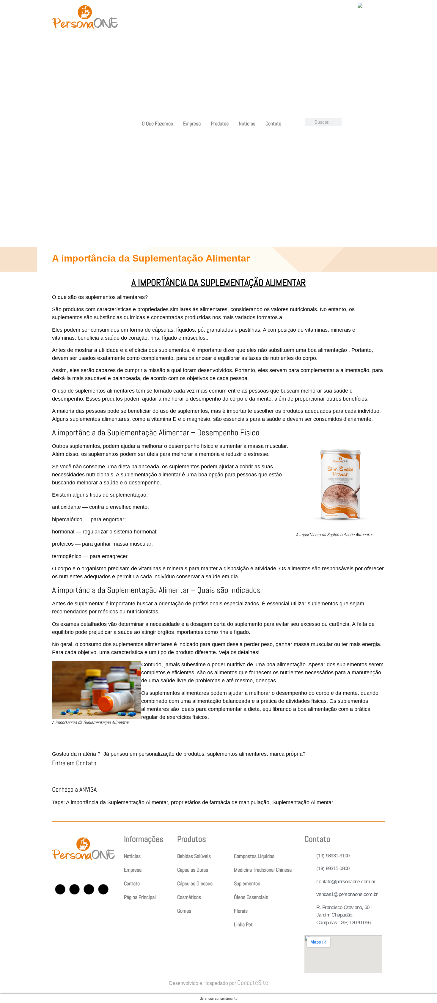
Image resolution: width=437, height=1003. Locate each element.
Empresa (192, 123)
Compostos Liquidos (254, 856)
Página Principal (140, 897)
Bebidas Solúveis (194, 856)
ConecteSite (252, 982)
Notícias (247, 123)
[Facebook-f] (74, 889)
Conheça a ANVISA (74, 789)
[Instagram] (60, 889)
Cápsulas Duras (192, 869)
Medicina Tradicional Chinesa (263, 869)
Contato (273, 123)
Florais (241, 910)
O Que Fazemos (157, 123)
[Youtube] (89, 889)
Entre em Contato (74, 763)
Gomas (184, 910)
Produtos (220, 123)
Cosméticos (189, 897)
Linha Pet (243, 924)
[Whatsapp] (103, 889)
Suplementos (247, 883)
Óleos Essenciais (251, 897)
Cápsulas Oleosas (195, 883)
